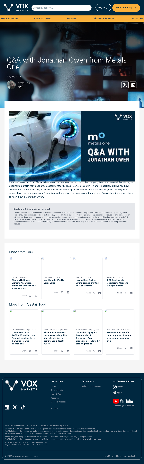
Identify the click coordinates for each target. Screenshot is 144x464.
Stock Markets (9, 18)
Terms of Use (46, 425)
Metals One (42, 182)
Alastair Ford (24, 82)
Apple (119, 392)
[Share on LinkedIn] (133, 84)
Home (53, 386)
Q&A (20, 86)
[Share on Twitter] (125, 84)
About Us (137, 18)
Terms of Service (108, 456)
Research (72, 18)
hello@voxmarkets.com (91, 386)
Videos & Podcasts (105, 18)
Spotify (120, 387)
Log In (101, 7)
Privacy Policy (62, 425)
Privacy (120, 456)
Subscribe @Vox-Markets (123, 406)
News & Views (42, 18)
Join (123, 7)
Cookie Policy (133, 456)
